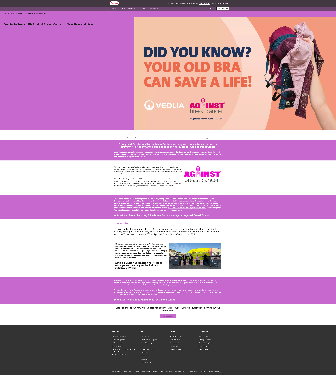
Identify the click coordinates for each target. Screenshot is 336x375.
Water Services (117, 343)
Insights (20, 14)
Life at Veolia (174, 346)
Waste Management (118, 340)
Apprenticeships (175, 343)
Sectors (122, 9)
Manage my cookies (214, 371)
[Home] (108, 9)
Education (144, 359)
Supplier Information (166, 371)
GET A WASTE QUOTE (223, 8)
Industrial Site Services (119, 336)
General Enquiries (204, 346)
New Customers (204, 336)
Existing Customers (205, 340)
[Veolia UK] (114, 3)
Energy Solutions (117, 346)
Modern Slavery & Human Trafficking (145, 371)
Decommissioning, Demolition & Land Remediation (124, 350)
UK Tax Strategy (180, 371)
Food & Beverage (146, 343)
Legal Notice (116, 371)
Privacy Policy (127, 371)
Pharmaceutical (146, 362)
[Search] (211, 8)
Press (212, 3)
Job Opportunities (175, 336)
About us (189, 3)
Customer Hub (204, 3)
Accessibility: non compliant (196, 371)
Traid (163, 181)
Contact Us (154, 9)
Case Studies (131, 9)
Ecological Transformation (176, 3)
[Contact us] (214, 8)
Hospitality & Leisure (147, 349)
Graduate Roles (175, 340)
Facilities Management (119, 354)
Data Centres (145, 336)
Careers (195, 3)
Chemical (144, 353)
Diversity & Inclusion (176, 349)
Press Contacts (204, 349)
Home (5, 14)
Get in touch (168, 316)
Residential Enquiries (205, 343)
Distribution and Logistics (149, 340)
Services (114, 9)
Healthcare (144, 356)
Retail (143, 346)
